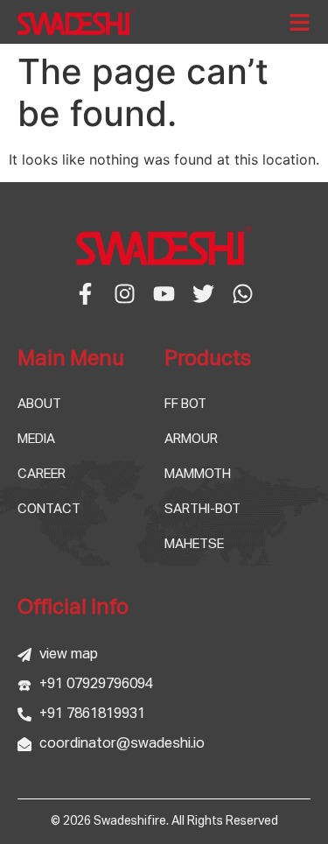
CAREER (41, 474)
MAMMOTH (197, 474)
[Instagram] (125, 294)
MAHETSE (194, 544)
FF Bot (185, 404)
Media (36, 439)
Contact (48, 509)
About (39, 404)
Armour (191, 439)
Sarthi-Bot (202, 509)
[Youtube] (164, 294)
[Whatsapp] (243, 294)
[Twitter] (203, 294)
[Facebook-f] (85, 294)
